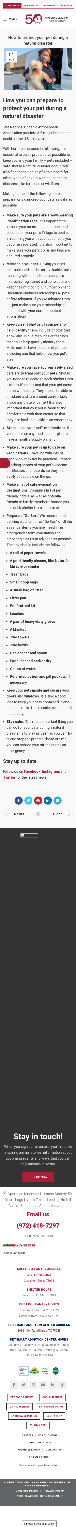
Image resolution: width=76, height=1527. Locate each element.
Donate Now (12, 5)
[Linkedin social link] (48, 800)
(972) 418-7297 (38, 1225)
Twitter (9, 777)
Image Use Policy (27, 1491)
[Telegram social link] (58, 800)
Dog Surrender (52, 1397)
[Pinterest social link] (38, 800)
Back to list (38, 814)
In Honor (66, 5)
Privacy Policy (54, 1491)
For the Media (48, 1435)
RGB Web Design (39, 1457)
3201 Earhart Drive (39, 1274)
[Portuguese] (25, 1245)
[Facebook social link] (19, 800)
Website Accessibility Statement (40, 1496)
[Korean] (21, 1245)
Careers (27, 1435)
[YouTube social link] (43, 1385)
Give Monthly (32, 5)
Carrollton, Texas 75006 (39, 1280)
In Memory (50, 5)
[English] (13, 1245)
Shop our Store (39, 1442)
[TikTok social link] (62, 1385)
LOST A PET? (54, 1416)
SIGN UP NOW (38, 1177)
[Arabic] (5, 1245)
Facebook (32, 771)
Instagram (50, 771)
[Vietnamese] (33, 1245)
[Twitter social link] (28, 800)
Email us (38, 1214)
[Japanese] (17, 1245)
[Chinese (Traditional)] (9, 1245)
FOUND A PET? (38, 1425)
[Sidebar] (5, 463)
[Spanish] (29, 1245)
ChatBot (52, 1465)
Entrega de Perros (24, 1416)
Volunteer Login (29, 1449)
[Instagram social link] (33, 1385)
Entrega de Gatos (51, 1406)
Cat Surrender (20, 1406)
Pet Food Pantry (21, 1397)
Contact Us (54, 1449)
